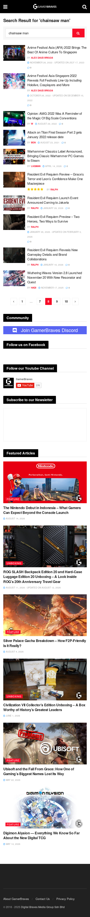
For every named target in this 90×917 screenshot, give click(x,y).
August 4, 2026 (14, 651)
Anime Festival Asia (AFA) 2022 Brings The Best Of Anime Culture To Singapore (57, 49)
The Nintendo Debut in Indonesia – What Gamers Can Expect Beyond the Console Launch (42, 510)
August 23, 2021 (49, 142)
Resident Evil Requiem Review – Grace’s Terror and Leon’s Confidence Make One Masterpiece (55, 179)
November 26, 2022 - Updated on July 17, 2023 (56, 62)
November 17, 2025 (52, 287)
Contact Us (43, 899)
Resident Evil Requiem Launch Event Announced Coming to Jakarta (52, 200)
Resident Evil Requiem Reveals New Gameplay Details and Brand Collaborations (52, 254)
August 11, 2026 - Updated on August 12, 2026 (33, 587)
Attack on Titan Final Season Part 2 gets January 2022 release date (54, 134)
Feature (13, 499)
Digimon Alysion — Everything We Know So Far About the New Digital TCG (41, 835)
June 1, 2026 (12, 715)
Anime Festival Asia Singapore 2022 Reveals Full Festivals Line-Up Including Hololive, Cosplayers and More (54, 80)
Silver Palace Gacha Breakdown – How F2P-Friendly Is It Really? (44, 643)
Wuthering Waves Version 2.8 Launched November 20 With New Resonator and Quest (54, 277)
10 (66, 301)
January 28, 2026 (53, 208)
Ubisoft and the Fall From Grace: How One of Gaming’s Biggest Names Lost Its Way (38, 771)
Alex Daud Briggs (42, 57)
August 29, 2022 (47, 123)
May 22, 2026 (12, 779)
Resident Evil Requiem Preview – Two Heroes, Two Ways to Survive (53, 218)
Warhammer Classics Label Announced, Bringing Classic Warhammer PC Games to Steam (55, 156)
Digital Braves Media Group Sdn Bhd (43, 907)
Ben (33, 142)
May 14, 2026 (12, 844)
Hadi (33, 287)
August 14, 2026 (15, 518)
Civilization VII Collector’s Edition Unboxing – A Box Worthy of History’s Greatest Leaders (44, 707)
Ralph (54, 189)
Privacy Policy (65, 899)
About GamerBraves (16, 899)
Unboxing (14, 563)
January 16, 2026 (53, 264)
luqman (35, 166)
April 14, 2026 (53, 166)
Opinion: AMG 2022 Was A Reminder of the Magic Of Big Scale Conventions (54, 115)
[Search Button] (78, 33)
